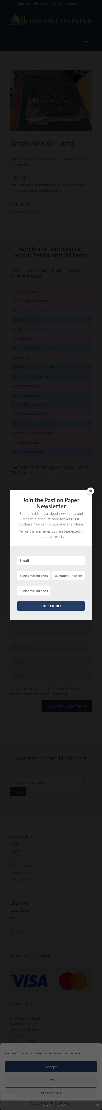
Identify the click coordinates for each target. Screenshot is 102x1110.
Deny (51, 1079)
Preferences (51, 1093)
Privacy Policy (60, 1103)
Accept (51, 1066)
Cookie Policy (40, 1103)
